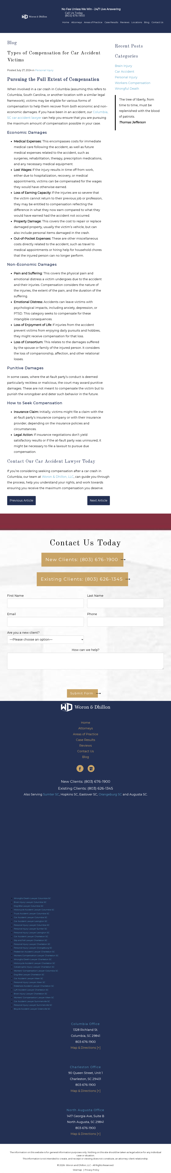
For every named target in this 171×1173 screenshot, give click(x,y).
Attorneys (76, 22)
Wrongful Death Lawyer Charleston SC (33, 959)
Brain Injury (123, 66)
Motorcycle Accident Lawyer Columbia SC (34, 909)
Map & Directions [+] (86, 1047)
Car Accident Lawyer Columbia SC (30, 917)
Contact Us (157, 22)
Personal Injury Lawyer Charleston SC (32, 944)
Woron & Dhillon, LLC (58, 477)
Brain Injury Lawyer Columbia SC (30, 902)
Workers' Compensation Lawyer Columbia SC (36, 970)
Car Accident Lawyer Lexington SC (30, 921)
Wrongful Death (127, 89)
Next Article (98, 500)
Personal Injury (44, 70)
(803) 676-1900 (75, 14)
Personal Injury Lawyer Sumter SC (30, 928)
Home (65, 22)
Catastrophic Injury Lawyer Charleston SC (34, 967)
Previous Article (21, 500)
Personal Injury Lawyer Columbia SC (31, 925)
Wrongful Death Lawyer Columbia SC (32, 898)
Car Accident (124, 71)
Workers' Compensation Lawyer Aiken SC (34, 997)
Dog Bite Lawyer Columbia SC (28, 906)
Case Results (111, 22)
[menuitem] (66, 22)
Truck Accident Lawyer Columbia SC (31, 913)
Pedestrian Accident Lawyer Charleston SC (34, 951)
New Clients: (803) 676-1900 (85, 781)
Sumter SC (51, 794)
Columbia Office (85, 1024)
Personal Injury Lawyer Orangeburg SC (33, 947)
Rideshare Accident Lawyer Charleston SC (34, 986)
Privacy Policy (92, 1170)
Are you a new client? (23, 633)
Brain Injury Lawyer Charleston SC (30, 993)
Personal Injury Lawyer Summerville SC (33, 1005)
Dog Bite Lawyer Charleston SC (29, 974)
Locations (136, 22)
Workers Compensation (132, 83)
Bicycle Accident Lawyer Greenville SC (32, 1009)
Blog (146, 22)
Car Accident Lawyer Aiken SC (28, 978)
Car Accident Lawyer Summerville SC (32, 1001)
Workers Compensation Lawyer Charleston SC (36, 955)
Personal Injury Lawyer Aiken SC (29, 982)
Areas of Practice (93, 22)
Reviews (124, 22)
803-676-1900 (85, 1042)
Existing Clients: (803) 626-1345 (85, 788)
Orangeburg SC (110, 794)
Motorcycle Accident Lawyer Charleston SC (34, 963)
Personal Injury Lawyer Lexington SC (31, 932)
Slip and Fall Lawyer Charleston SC (30, 940)
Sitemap (77, 1170)
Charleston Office (85, 1067)
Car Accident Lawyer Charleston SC (31, 936)
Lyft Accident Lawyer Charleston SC (31, 989)
